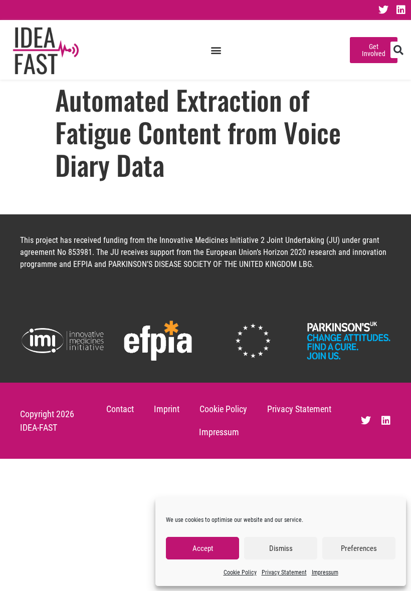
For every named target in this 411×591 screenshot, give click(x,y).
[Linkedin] (401, 10)
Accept (202, 548)
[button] (216, 50)
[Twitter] (383, 10)
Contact (120, 409)
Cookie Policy (240, 572)
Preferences (359, 548)
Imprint (166, 409)
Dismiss (281, 548)
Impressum (325, 572)
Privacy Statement (284, 572)
